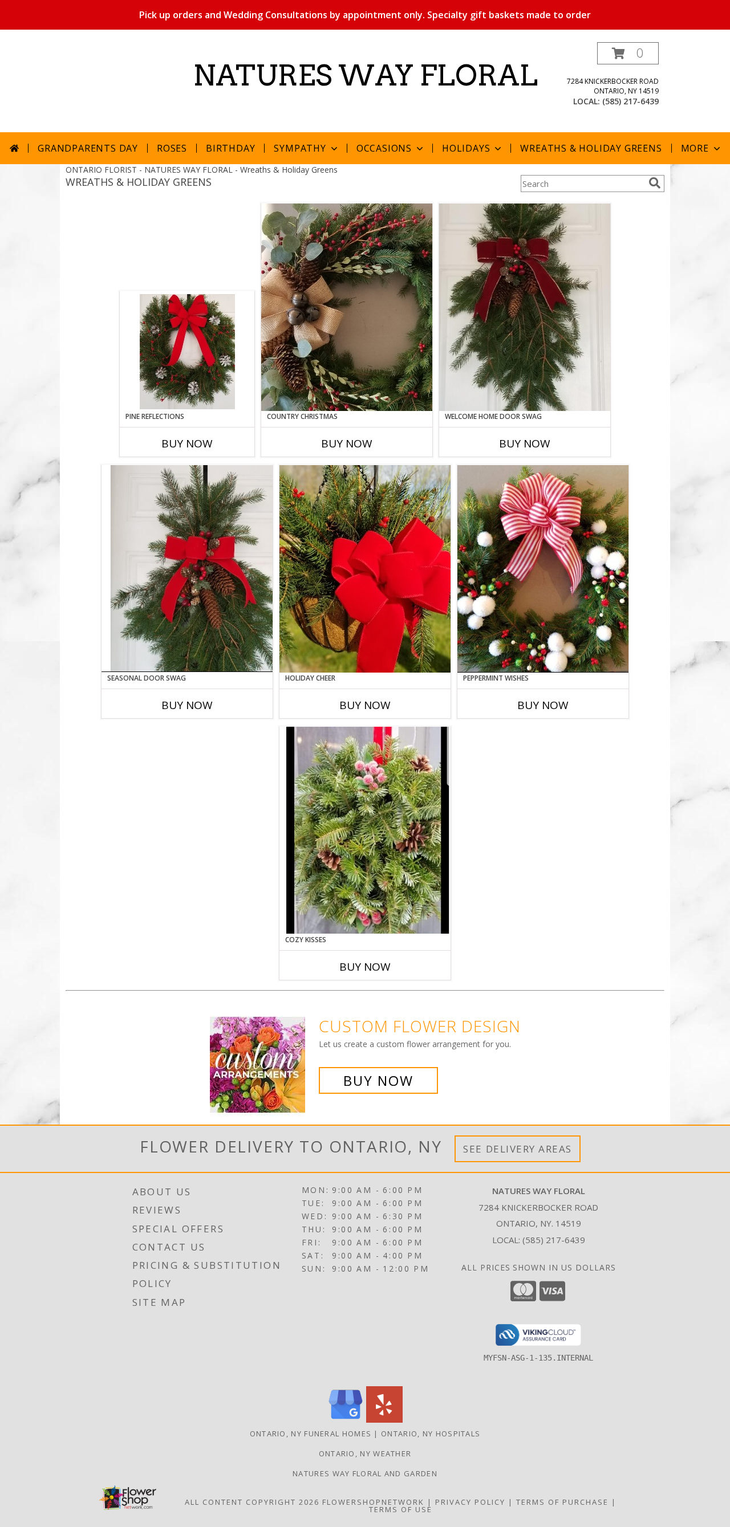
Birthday (230, 148)
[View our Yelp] (384, 1419)
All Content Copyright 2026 (252, 1502)
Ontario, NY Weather (365, 1453)
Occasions (384, 148)
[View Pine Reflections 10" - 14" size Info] (187, 351)
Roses (172, 148)
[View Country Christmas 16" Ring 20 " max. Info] (346, 307)
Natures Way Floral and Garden (365, 1473)
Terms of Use (400, 1509)
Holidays (466, 148)
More (695, 148)
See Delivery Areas (517, 1148)
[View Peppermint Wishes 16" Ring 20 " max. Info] (542, 569)
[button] (628, 53)
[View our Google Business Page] (345, 1419)
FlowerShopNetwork (373, 1502)
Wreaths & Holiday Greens (591, 148)
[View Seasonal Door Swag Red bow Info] (187, 568)
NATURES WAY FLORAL (365, 75)
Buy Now (187, 443)
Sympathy (300, 148)
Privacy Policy (470, 1502)
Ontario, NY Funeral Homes (311, 1433)
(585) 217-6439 (630, 101)
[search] (655, 183)
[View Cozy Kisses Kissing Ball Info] (365, 830)
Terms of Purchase (562, 1502)
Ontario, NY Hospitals (430, 1433)
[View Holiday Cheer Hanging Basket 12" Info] (365, 569)
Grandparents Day (88, 148)
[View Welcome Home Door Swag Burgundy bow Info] (524, 307)
